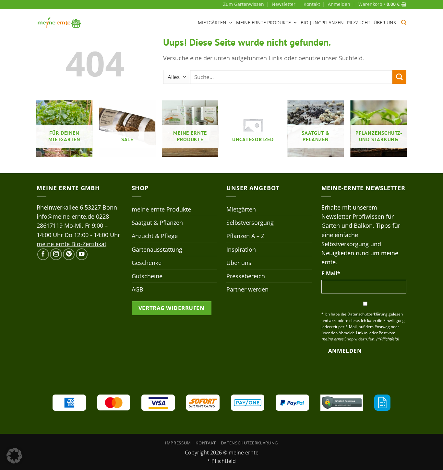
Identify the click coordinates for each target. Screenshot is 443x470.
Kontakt (312, 4)
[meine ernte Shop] (59, 22)
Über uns (385, 22)
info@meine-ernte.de (65, 216)
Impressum (178, 443)
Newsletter (283, 4)
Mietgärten (212, 22)
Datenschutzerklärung (249, 443)
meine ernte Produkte (263, 22)
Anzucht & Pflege (155, 236)
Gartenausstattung (157, 249)
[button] (339, 4)
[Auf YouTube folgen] (82, 254)
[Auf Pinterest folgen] (69, 254)
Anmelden (345, 350)
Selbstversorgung (250, 222)
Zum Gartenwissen (243, 4)
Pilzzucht (358, 22)
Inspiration (241, 249)
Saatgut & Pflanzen (157, 222)
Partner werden (247, 289)
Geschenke (147, 263)
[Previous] (37, 131)
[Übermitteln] (399, 77)
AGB (137, 289)
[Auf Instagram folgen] (56, 254)
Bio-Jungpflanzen (322, 22)
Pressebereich (245, 276)
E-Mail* (330, 273)
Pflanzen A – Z (245, 236)
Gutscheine (147, 276)
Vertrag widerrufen (171, 308)
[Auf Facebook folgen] (43, 254)
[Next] (406, 131)
